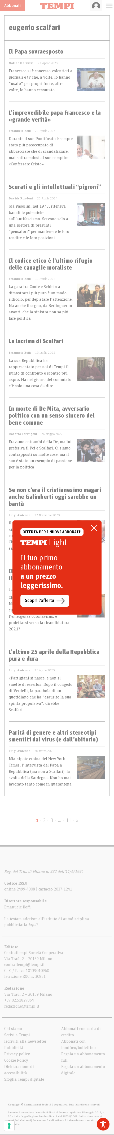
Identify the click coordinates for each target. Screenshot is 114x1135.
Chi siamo (13, 1029)
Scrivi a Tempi (17, 1035)
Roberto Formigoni (23, 433)
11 (68, 820)
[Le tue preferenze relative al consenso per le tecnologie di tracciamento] (9, 1126)
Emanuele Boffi (20, 130)
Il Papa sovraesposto (36, 52)
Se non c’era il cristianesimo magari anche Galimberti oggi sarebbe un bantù (55, 497)
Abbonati (12, 5)
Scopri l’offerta (39, 600)
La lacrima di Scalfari (36, 341)
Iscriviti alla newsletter (25, 1041)
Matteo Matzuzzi (21, 63)
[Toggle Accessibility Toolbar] (103, 1124)
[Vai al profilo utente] (96, 5)
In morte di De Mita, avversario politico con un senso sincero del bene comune (52, 416)
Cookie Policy (16, 1060)
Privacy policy (17, 1054)
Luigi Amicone (19, 515)
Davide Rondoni (21, 198)
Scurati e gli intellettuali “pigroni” (55, 187)
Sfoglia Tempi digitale (24, 1079)
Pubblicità (13, 1048)
